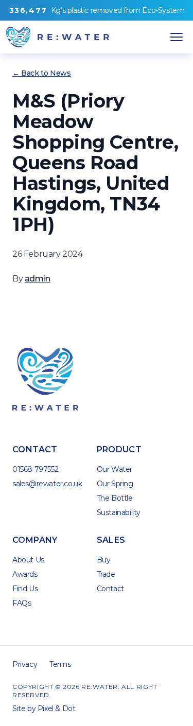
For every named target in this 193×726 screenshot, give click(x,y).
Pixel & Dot (57, 708)
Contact (110, 588)
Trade (106, 574)
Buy (104, 559)
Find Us (25, 588)
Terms (60, 664)
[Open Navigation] (176, 37)
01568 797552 (35, 469)
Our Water (114, 469)
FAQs (21, 603)
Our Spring (115, 483)
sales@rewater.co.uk (47, 483)
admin (37, 279)
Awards (25, 574)
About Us (28, 559)
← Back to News (41, 73)
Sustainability (119, 512)
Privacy (24, 664)
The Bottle (115, 498)
